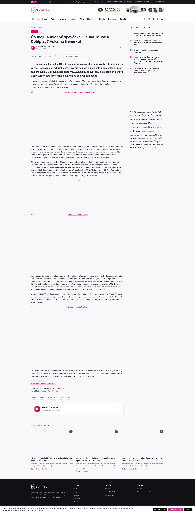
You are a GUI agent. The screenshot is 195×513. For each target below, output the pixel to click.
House (153, 119)
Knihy (146, 127)
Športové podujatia (149, 148)
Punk (131, 141)
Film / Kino (91, 19)
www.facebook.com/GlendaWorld (43, 383)
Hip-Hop (143, 119)
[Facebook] (153, 19)
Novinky (35, 19)
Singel (68, 397)
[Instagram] (149, 19)
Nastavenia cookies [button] (159, 509)
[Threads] (162, 19)
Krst (159, 127)
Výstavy (142, 148)
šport (156, 148)
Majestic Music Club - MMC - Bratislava (142, 135)
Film (153, 115)
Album (133, 112)
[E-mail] (60, 56)
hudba (42, 397)
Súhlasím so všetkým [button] (175, 509)
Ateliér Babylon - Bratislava (143, 112)
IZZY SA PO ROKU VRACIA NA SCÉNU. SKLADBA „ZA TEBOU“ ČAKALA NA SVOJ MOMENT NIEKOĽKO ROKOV (122, 2)
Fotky (53, 19)
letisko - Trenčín (158, 132)
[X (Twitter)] (158, 19)
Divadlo (102, 19)
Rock (140, 142)
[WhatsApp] (50, 56)
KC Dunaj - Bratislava (138, 123)
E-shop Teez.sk (110, 495)
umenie (158, 144)
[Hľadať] (144, 19)
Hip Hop (148, 119)
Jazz (131, 123)
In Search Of (51, 397)
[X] (45, 56)
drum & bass (134, 115)
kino (146, 123)
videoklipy (134, 147)
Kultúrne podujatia (146, 132)
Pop (162, 138)
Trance (154, 144)
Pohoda (157, 138)
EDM (140, 115)
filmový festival (135, 119)
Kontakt (123, 19)
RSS (106, 498)
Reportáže (112, 19)
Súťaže (75, 501)
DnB (159, 112)
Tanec (145, 144)
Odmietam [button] (188, 509)
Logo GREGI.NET (110, 492)
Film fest (158, 115)
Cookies (139, 489)
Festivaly (72, 19)
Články (45, 19)
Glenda (34, 397)
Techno (149, 144)
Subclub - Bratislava (136, 144)
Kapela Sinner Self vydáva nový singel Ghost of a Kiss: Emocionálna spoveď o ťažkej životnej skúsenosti (47, 2)
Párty (82, 19)
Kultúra (61, 397)
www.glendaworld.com (39, 381)
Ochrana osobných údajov (145, 492)
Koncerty (62, 19)
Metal (157, 135)
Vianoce (162, 144)
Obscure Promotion (149, 138)
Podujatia (76, 495)
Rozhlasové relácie (148, 141)
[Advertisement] (77, 196)
